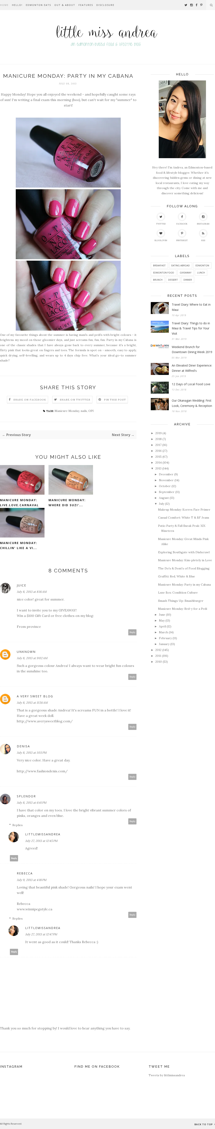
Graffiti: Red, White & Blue (176, 576)
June (162, 614)
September (166, 492)
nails (84, 411)
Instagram (203, 223)
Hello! (17, 5)
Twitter (161, 223)
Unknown (26, 652)
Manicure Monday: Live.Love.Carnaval (19, 502)
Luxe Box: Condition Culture (178, 592)
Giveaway (185, 272)
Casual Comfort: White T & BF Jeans (183, 517)
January (164, 644)
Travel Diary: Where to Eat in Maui (191, 307)
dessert (173, 279)
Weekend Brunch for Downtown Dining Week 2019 (192, 349)
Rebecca (25, 873)
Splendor (26, 796)
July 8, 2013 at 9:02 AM (32, 658)
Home (4, 5)
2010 (158, 662)
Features (86, 5)
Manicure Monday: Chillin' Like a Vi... (18, 545)
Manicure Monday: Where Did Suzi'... (67, 502)
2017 (158, 445)
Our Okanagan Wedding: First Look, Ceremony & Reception (192, 403)
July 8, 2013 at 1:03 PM (32, 752)
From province (29, 626)
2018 (158, 439)
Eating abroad (180, 265)
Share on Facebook (29, 399)
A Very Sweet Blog (35, 696)
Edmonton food (163, 272)
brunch (158, 279)
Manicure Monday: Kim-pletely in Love (185, 560)
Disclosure (105, 5)
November (166, 480)
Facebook (181, 223)
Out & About (64, 5)
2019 (158, 433)
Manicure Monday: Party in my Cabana (184, 584)
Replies (17, 825)
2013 (158, 468)
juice (21, 585)
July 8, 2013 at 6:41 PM (31, 802)
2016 (158, 451)
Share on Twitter (75, 399)
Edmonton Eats (38, 5)
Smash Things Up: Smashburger (180, 601)
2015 (158, 457)
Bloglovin (161, 240)
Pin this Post (115, 399)
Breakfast (159, 265)
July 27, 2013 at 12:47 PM (41, 934)
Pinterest (182, 240)
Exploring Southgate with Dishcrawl (184, 552)
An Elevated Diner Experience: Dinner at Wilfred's (192, 368)
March (163, 632)
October (165, 486)
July (161, 504)
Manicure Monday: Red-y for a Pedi (182, 609)
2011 (158, 656)
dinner (188, 279)
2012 (158, 650)
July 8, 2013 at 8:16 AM (32, 592)
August (164, 498)
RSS (203, 240)
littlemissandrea (42, 834)
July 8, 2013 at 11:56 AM (32, 702)
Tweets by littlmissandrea (167, 1075)
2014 (158, 462)
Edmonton (202, 265)
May (162, 620)
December (166, 474)
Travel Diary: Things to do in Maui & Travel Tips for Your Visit (191, 328)
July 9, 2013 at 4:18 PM (31, 880)
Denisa (23, 746)
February (165, 638)
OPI (91, 411)
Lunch (201, 272)
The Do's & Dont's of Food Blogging (184, 568)
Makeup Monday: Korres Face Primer (184, 509)
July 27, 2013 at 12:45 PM (41, 841)
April (162, 626)
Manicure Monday (67, 411)
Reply (132, 632)
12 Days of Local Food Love (191, 384)
